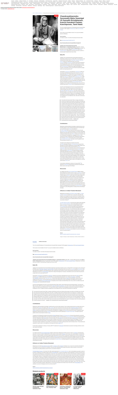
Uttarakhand (30, 5)
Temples (31, 3)
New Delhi (75, 4)
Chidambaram (53, 3)
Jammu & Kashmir (85, 3)
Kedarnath (23, 4)
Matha (67, 90)
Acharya (72, 79)
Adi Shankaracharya (74, 144)
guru (79, 135)
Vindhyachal (35, 5)
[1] (47, 272)
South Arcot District (51, 269)
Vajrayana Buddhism (36, 3)
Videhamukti (66, 164)
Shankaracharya (72, 28)
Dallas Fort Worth (59, 3)
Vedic (63, 149)
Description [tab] (35, 241)
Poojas (40, 307)
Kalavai (67, 278)
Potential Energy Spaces (50, 5)
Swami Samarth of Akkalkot (104, 2)
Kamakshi (66, 137)
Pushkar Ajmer (100, 4)
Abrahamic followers (64, 131)
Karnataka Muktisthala (110, 3)
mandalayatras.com (10, 8)
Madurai (59, 4)
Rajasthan (105, 4)
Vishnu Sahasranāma (70, 316)
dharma (68, 175)
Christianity (65, 194)
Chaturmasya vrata (78, 76)
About (44, 5)
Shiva (71, 140)
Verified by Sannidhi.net (81, 236)
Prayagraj (90, 4)
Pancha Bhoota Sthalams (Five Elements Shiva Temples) (38, 2)
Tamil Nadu (13, 5)
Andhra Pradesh (47, 3)
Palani (79, 4)
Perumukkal (79, 75)
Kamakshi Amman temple (70, 311)
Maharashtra (64, 4)
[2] (71, 180)
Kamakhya (94, 3)
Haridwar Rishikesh (73, 3)
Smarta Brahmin (69, 62)
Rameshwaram (110, 4)
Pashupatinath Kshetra (84, 4)
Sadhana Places (59, 2)
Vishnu (42, 3)
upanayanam (67, 71)
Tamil (69, 180)
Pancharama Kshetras (52, 2)
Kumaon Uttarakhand (38, 4)
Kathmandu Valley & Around (16, 4)
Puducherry (95, 4)
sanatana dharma (79, 185)
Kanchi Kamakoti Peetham (76, 81)
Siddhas (73, 2)
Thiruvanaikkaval (78, 362)
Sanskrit (79, 149)
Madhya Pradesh (54, 4)
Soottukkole (78, 2)
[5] (68, 199)
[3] (69, 160)
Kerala (27, 4)
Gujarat (64, 3)
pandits (62, 90)
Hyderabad (79, 3)
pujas (67, 74)
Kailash (90, 3)
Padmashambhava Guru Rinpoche (17, 2)
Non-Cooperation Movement (66, 203)
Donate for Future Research (59, 5)
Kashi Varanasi (31, 4)
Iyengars (65, 130)
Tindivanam (77, 71)
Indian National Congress (73, 193)
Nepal (72, 4)
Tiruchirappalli (63, 206)
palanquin (79, 172)
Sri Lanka (115, 4)
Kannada (62, 62)
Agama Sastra (69, 150)
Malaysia (68, 4)
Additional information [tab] (43, 241)
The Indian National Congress (65, 202)
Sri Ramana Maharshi (95, 2)
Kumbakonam (45, 4)
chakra (66, 160)
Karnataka (103, 3)
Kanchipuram (99, 3)
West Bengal (40, 5)
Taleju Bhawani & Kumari (24, 3)
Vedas (62, 130)
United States (24, 5)
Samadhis (64, 2)
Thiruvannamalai (18, 5)
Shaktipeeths (69, 2)
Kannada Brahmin (65, 66)
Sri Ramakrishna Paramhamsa (86, 2)
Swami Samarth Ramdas (15, 3)
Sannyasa (70, 84)
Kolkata (49, 4)
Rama (34, 310)
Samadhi (68, 236)
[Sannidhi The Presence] (5, 3)
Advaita (62, 144)
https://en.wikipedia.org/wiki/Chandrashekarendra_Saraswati (70, 234)
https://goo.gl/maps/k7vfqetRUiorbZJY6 (68, 40)
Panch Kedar (26, 2)
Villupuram (45, 269)
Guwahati (67, 3)
